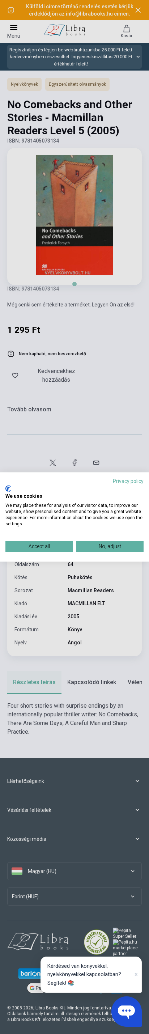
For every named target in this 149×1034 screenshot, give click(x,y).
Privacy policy (128, 481)
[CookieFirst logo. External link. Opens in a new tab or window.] (8, 488)
